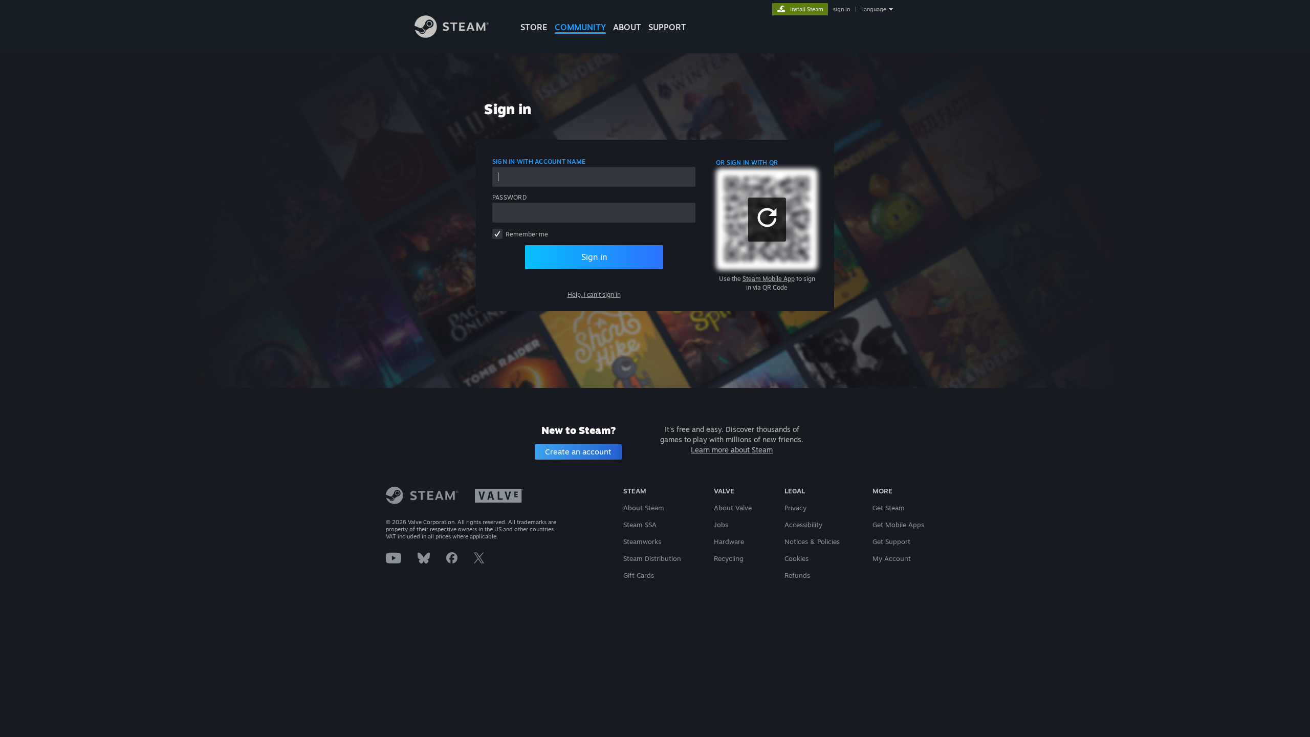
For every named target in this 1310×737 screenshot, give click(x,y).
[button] (767, 219)
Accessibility (803, 525)
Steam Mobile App (769, 279)
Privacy (795, 508)
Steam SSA (640, 525)
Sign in (594, 257)
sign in (841, 9)
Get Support (891, 541)
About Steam (643, 508)
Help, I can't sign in (594, 294)
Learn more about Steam (732, 449)
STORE (534, 27)
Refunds (797, 575)
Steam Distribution (652, 558)
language (874, 9)
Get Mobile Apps (898, 525)
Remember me (527, 234)
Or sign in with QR (747, 162)
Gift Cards (638, 575)
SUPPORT (667, 27)
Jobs (721, 525)
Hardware (729, 541)
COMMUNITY (580, 27)
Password (509, 197)
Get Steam (888, 508)
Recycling (729, 558)
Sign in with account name (538, 161)
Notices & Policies (812, 541)
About (627, 27)
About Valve (733, 508)
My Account (891, 558)
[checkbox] (497, 234)
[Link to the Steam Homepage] (451, 35)
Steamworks (642, 541)
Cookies (796, 558)
